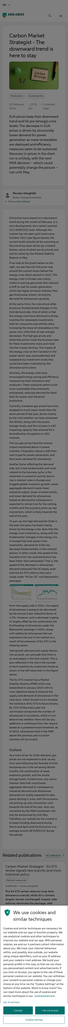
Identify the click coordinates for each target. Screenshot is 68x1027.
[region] (34, 966)
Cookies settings (34, 1019)
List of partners (11, 1002)
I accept (18, 1010)
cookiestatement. (44, 996)
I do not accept (50, 1010)
